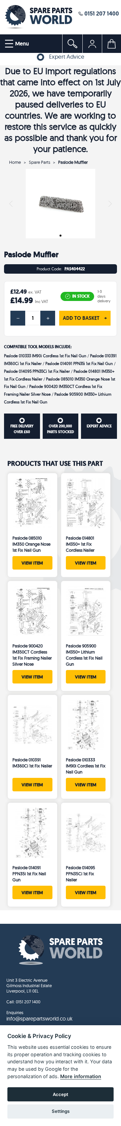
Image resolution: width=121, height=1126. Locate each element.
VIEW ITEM (32, 563)
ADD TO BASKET (85, 318)
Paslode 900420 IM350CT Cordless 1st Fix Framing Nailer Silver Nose (32, 655)
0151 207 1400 (101, 13)
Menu (21, 43)
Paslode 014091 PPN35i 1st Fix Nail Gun (79, 363)
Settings (61, 1111)
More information (80, 1076)
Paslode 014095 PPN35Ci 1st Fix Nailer (37, 371)
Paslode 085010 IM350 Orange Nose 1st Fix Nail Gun (31, 544)
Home (15, 162)
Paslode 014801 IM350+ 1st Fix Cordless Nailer (80, 544)
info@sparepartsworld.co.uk (39, 1018)
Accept (60, 1094)
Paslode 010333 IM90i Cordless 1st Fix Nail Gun (45, 355)
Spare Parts (39, 162)
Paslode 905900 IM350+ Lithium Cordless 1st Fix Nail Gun (84, 655)
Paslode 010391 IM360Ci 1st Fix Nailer (32, 762)
